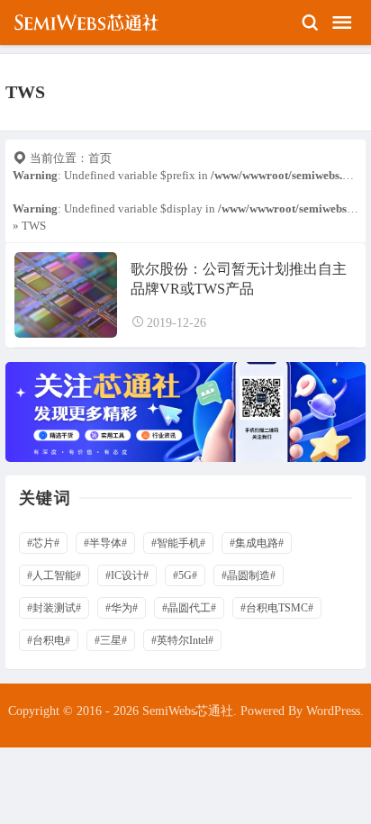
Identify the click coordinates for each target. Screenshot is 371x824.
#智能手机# (178, 543)
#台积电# (48, 640)
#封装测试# (54, 608)
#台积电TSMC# (276, 608)
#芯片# (43, 543)
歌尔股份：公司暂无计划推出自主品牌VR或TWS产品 (239, 278)
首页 (100, 158)
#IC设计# (127, 575)
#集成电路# (257, 543)
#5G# (185, 575)
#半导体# (105, 543)
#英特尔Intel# (182, 640)
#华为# (121, 608)
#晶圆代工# (189, 608)
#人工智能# (54, 575)
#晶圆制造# (249, 575)
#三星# (111, 640)
